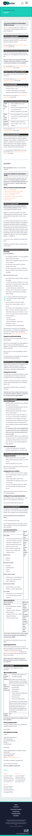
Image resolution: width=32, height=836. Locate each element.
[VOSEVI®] (21, 777)
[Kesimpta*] (9, 788)
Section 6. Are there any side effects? (19, 333)
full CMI (7, 27)
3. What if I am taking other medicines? (12, 193)
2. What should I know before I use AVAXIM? (13, 191)
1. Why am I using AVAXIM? (10, 189)
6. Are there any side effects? (10, 198)
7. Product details (7, 199)
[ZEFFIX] (9, 777)
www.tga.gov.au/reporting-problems (11, 651)
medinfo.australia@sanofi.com (13, 757)
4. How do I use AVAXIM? (9, 194)
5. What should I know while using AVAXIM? (13, 196)
